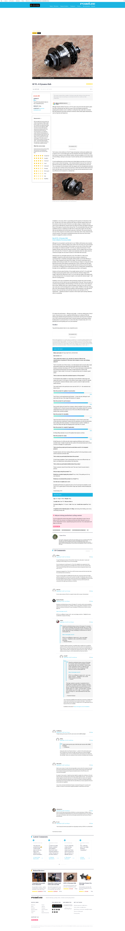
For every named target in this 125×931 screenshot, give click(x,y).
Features (33, 911)
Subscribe (57, 526)
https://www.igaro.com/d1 (61, 611)
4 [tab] (62, 864)
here (89, 344)
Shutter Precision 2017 (66, 530)
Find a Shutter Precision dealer (61, 240)
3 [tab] (61, 864)
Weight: (36, 106)
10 (92, 89)
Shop (43, 911)
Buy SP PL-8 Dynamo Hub (60, 238)
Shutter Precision (56, 530)
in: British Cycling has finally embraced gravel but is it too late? (83, 858)
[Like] (90, 557)
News (32, 906)
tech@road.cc (83, 907)
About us (33, 904)
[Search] (1, 1)
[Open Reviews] (59, 6)
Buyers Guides (34, 909)
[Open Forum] (81, 6)
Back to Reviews (36, 31)
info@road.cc (84, 905)
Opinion (43, 906)
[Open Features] (75, 6)
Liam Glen (63, 535)
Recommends (45, 909)
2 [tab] (60, 864)
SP (87, 530)
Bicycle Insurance (45, 912)
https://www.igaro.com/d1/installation (81, 706)
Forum (43, 904)
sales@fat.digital (88, 909)
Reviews (33, 908)
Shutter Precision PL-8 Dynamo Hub (78, 530)
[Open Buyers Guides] (68, 6)
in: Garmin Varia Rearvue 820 (36, 858)
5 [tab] (63, 864)
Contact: (36, 108)
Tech (32, 912)
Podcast (43, 908)
